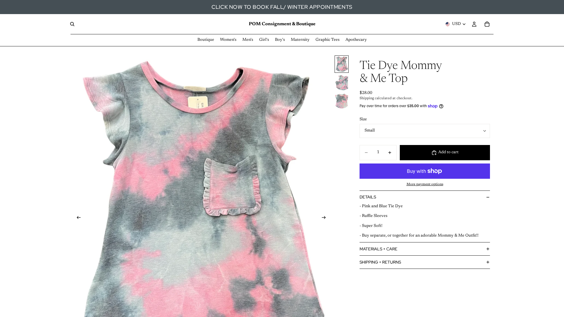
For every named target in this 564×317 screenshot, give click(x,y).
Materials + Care (378, 249)
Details (368, 197)
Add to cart (448, 152)
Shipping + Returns (380, 262)
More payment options (425, 184)
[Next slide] (325, 218)
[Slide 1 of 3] (341, 64)
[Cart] (487, 24)
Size (363, 119)
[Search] (72, 24)
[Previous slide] (76, 218)
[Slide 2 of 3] (341, 83)
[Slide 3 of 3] (341, 101)
